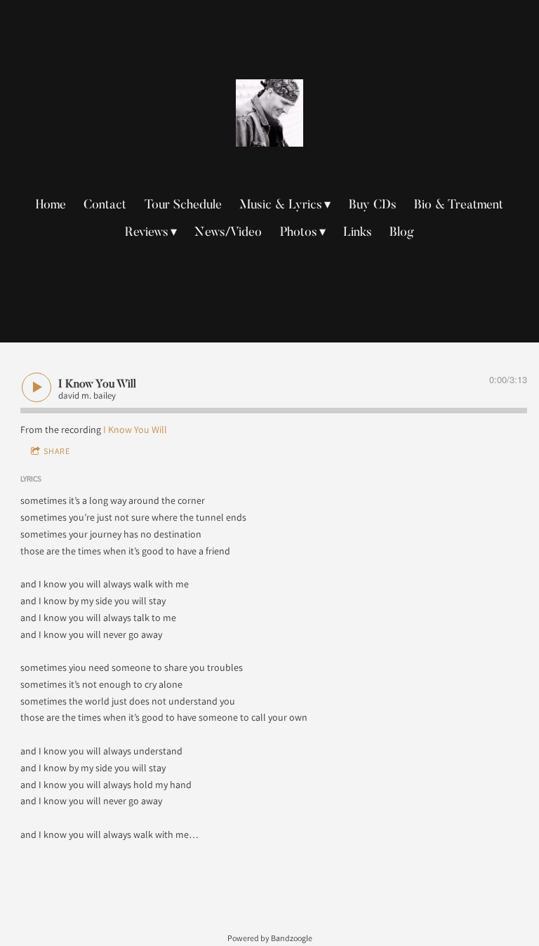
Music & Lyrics (280, 205)
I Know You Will (135, 429)
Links (357, 233)
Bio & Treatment (458, 205)
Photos (298, 233)
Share (57, 451)
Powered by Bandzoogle (269, 938)
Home (51, 205)
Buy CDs (373, 205)
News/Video (228, 233)
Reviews (146, 233)
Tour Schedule (183, 205)
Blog (402, 233)
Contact (105, 205)
